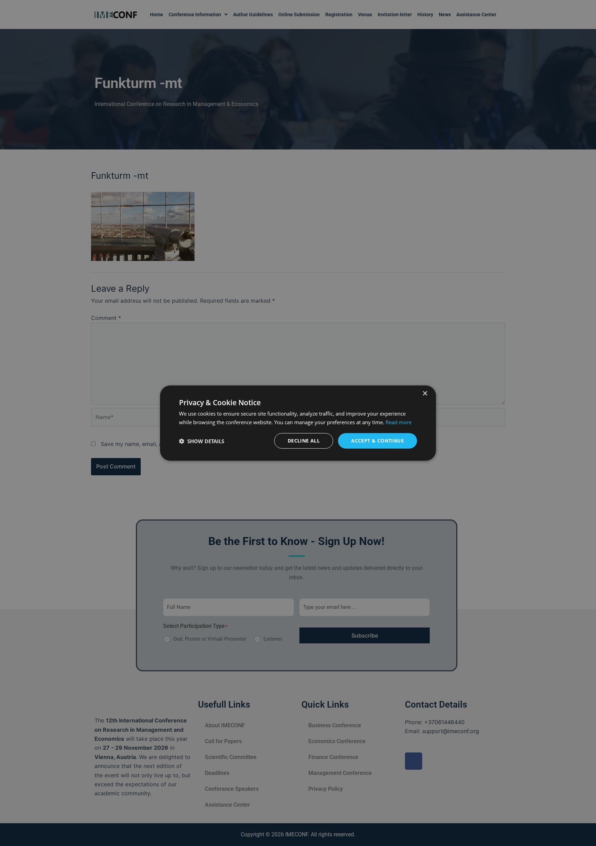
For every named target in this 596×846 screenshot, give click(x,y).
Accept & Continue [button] (377, 440)
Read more (398, 421)
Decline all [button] (304, 440)
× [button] (424, 393)
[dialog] (298, 423)
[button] (201, 441)
